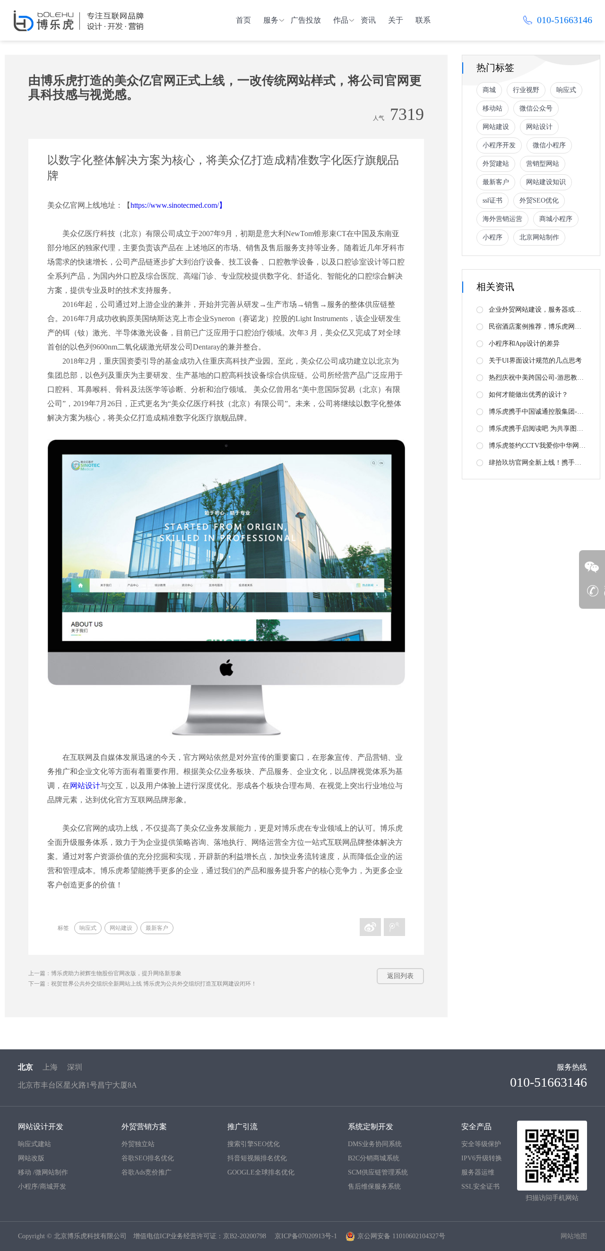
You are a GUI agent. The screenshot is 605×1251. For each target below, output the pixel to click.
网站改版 (31, 1158)
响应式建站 (34, 1144)
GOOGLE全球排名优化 (260, 1172)
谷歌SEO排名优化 (147, 1158)
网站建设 (121, 928)
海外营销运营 (502, 218)
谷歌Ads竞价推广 (146, 1172)
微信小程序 (549, 145)
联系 (423, 20)
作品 (340, 20)
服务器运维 (477, 1172)
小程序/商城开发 (42, 1186)
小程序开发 (499, 145)
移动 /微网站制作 (43, 1172)
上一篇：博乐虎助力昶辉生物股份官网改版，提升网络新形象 (105, 973)
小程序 (492, 237)
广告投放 (306, 20)
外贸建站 (496, 163)
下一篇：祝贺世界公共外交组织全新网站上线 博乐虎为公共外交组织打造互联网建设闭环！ (142, 983)
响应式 (87, 928)
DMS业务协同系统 (375, 1144)
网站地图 (574, 1236)
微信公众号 (536, 108)
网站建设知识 (546, 182)
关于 (395, 20)
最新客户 (157, 928)
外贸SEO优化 (539, 200)
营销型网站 (542, 163)
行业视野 (526, 90)
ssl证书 (492, 200)
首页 (243, 20)
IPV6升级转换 (481, 1158)
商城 (489, 90)
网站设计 (85, 786)
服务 (270, 20)
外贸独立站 (138, 1144)
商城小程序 (555, 218)
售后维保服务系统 (374, 1186)
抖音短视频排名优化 (257, 1158)
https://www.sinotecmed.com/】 (178, 205)
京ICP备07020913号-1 (306, 1236)
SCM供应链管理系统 (378, 1172)
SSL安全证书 (480, 1186)
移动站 (492, 108)
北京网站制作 (539, 237)
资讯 (368, 20)
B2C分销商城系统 (373, 1158)
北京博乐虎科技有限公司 (90, 1236)
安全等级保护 (481, 1144)
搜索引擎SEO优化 (253, 1144)
